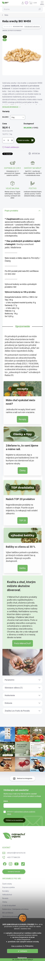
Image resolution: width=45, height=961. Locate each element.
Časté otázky (7, 884)
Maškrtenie (16, 247)
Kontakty (5, 891)
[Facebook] (4, 864)
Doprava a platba (8, 887)
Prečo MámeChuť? (22, 643)
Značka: (11, 30)
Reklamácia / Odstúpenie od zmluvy (15, 909)
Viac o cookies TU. (18, 946)
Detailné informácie (10, 107)
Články (8, 261)
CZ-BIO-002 (10, 274)
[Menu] (42, 3)
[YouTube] (16, 864)
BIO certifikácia (7, 913)
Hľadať (40, 9)
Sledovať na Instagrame (24, 778)
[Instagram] (10, 864)
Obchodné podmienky (10, 916)
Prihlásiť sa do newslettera (14, 820)
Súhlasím (23, 951)
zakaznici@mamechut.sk (16, 853)
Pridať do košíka (23, 140)
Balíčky (22, 568)
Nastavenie (22, 958)
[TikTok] (23, 864)
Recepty (35, 258)
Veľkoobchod (7, 895)
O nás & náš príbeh (9, 905)
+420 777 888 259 (13, 857)
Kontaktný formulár (14, 871)
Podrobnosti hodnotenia (32, 26)
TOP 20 (22, 520)
